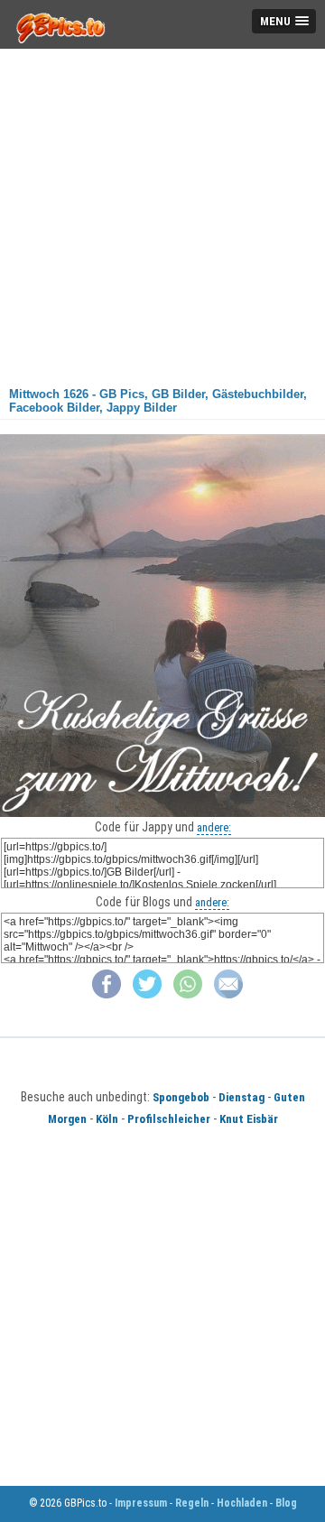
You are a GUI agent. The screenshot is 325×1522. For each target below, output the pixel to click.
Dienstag (241, 1097)
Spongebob (181, 1097)
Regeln (192, 1503)
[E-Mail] (228, 994)
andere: (214, 827)
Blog (286, 1503)
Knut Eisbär (248, 1119)
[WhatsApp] (187, 994)
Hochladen (242, 1503)
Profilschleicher (168, 1119)
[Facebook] (106, 994)
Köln (107, 1119)
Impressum (141, 1503)
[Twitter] (147, 994)
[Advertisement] (162, 211)
